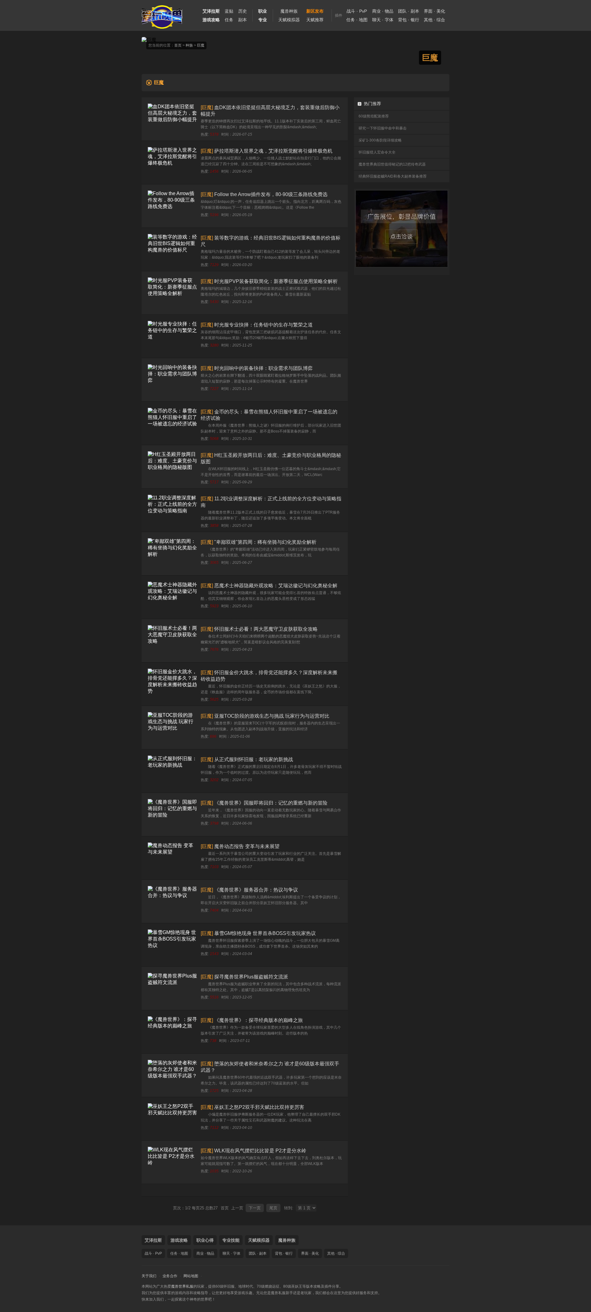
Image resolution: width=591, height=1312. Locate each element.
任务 (229, 19)
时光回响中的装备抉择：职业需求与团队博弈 (263, 368)
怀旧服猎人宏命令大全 (377, 152)
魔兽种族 (289, 11)
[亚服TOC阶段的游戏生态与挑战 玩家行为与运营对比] (172, 727)
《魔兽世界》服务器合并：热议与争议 (256, 889)
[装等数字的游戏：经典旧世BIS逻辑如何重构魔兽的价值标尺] (172, 249)
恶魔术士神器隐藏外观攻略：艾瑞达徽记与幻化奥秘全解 (275, 585)
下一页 (255, 1208)
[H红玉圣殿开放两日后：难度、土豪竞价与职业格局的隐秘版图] (172, 466)
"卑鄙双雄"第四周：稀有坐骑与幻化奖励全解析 (265, 542)
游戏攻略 (179, 1240)
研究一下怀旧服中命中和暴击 (383, 128)
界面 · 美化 (434, 11)
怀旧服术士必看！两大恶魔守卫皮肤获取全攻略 (266, 629)
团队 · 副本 (408, 11)
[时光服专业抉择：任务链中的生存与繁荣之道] (172, 336)
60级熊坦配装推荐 (374, 116)
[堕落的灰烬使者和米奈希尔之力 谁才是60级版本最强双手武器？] (172, 1075)
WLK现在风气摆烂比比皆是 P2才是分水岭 (260, 1150)
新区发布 (315, 11)
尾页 (273, 1208)
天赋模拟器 (289, 19)
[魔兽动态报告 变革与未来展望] (172, 858)
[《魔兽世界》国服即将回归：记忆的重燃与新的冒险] (172, 814)
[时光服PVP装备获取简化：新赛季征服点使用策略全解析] (172, 292)
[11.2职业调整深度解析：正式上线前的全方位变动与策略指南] (172, 510)
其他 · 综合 (434, 19)
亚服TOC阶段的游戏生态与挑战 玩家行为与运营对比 (271, 716)
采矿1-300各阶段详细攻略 (380, 140)
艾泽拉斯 (153, 1240)
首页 (178, 45)
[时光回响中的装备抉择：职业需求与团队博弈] (172, 379)
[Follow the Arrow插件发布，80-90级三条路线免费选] (172, 206)
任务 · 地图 (357, 19)
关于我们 (149, 1276)
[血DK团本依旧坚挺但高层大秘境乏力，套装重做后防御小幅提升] (172, 119)
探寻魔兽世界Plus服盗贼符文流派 (251, 976)
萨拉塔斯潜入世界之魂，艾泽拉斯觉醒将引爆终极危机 (273, 151)
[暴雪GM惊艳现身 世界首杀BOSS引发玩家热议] (172, 944)
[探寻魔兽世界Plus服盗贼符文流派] (172, 988)
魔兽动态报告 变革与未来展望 (246, 846)
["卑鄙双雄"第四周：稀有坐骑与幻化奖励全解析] (172, 553)
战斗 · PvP (357, 11)
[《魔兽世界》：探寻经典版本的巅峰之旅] (172, 1031)
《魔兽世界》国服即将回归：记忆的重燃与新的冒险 (271, 803)
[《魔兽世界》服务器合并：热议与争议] (172, 901)
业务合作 (170, 1276)
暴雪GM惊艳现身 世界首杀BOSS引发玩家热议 (265, 933)
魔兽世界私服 (182, 1286)
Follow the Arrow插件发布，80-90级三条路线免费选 (271, 194)
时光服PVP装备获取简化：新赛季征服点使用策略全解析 (276, 281)
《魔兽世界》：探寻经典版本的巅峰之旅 (258, 1020)
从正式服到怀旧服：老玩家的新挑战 (253, 759)
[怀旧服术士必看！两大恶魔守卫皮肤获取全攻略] (172, 640)
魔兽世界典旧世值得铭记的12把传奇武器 (392, 164)
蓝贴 (229, 11)
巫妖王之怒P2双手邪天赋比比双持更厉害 (259, 1107)
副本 (242, 19)
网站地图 (190, 1276)
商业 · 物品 (382, 11)
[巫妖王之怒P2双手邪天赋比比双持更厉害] (172, 1118)
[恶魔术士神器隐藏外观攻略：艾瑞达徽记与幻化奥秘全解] (172, 597)
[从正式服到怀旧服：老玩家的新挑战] (172, 771)
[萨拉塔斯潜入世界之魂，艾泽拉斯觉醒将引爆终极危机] (172, 162)
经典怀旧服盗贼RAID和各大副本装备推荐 (393, 176)
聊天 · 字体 (382, 19)
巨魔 (200, 45)
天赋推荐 (315, 19)
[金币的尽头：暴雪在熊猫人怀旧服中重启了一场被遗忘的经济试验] (172, 423)
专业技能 (230, 1240)
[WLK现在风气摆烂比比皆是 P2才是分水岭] (172, 1162)
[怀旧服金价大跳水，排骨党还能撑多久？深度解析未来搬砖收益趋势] (172, 684)
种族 (189, 45)
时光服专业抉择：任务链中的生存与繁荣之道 (263, 324)
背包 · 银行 (408, 19)
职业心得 (205, 1240)
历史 (242, 11)
